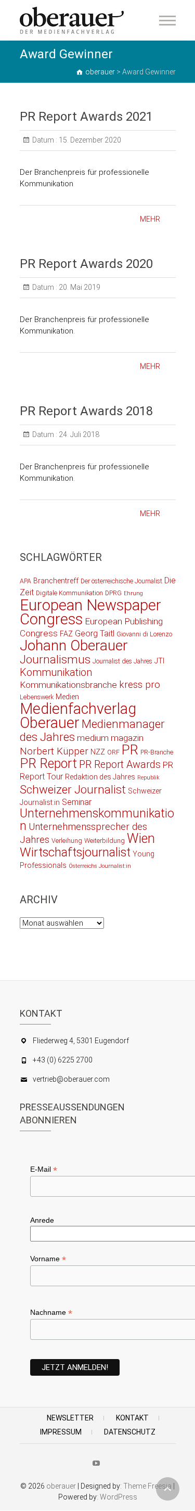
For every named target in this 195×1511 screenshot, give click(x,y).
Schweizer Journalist (73, 789)
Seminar (77, 802)
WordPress (118, 1497)
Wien (141, 838)
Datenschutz (129, 1432)
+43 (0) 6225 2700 (63, 1060)
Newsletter (70, 1418)
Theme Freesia (147, 1486)
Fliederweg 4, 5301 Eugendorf (81, 1040)
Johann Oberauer (74, 645)
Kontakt (132, 1418)
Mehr (150, 219)
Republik (148, 777)
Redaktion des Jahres (100, 777)
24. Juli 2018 (78, 434)
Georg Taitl (94, 633)
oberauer (61, 1486)
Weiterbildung (104, 840)
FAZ (66, 634)
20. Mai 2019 (78, 287)
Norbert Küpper (54, 751)
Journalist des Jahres (122, 661)
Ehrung (133, 593)
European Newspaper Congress (90, 612)
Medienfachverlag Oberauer (78, 716)
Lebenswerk (37, 697)
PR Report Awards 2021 (86, 116)
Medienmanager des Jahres (92, 730)
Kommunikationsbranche (68, 685)
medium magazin (110, 738)
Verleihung (66, 840)
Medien (67, 697)
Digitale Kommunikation (69, 593)
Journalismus (55, 659)
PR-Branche (156, 752)
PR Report (48, 763)
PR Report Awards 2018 (86, 411)
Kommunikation (56, 672)
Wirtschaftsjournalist (75, 852)
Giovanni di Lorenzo (144, 634)
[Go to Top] (167, 1489)
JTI (159, 661)
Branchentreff (56, 581)
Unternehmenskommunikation (97, 819)
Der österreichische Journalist (121, 581)
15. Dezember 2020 (89, 140)
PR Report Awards (120, 765)
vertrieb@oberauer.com (71, 1079)
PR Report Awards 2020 (86, 264)
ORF (113, 752)
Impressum (61, 1432)
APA (25, 581)
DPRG (113, 593)
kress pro (139, 684)
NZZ (97, 752)
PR (130, 750)
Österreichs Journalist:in (100, 866)
